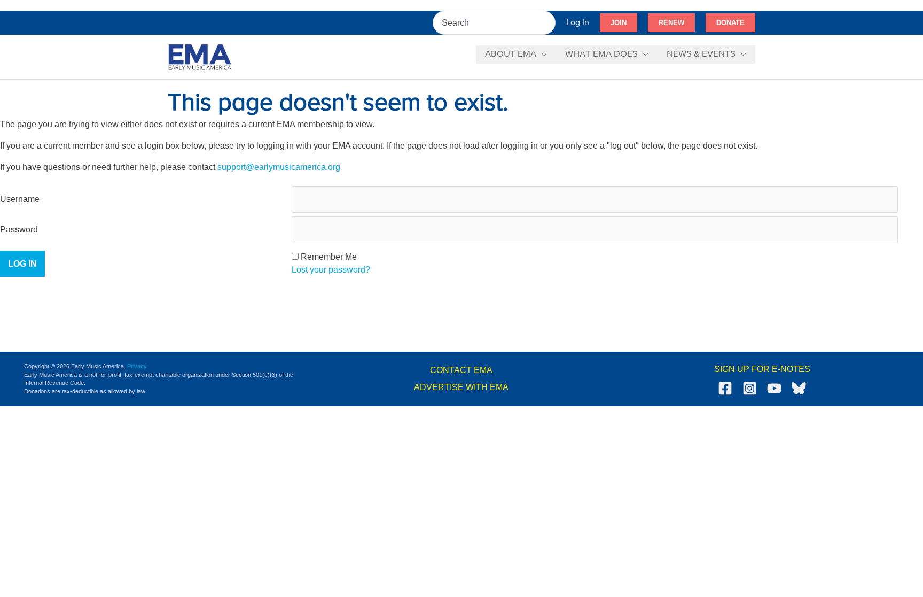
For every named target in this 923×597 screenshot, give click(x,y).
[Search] (548, 22)
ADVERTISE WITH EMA (461, 387)
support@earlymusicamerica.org (278, 167)
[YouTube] (774, 388)
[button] (618, 23)
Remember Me (329, 256)
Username (20, 199)
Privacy (137, 366)
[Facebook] (725, 388)
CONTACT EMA (461, 370)
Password (19, 229)
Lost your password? (331, 269)
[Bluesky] (799, 388)
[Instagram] (749, 388)
